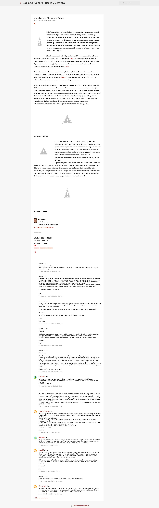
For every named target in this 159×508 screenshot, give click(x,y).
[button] (35, 24)
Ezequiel (41, 450)
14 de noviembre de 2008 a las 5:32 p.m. (50, 345)
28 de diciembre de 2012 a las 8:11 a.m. (50, 494)
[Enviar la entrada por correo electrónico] (35, 246)
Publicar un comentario (41, 498)
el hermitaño (42, 486)
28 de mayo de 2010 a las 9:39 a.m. (49, 445)
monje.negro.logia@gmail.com (44, 227)
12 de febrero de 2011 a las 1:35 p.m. (49, 471)
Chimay (62, 77)
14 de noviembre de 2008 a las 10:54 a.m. (51, 271)
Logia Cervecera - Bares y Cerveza (44, 2)
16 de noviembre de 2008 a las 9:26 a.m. (50, 372)
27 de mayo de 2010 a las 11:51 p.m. (49, 432)
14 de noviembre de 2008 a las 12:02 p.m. (51, 296)
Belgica (36, 248)
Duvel (67, 66)
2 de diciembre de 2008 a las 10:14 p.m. (50, 406)
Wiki (72, 58)
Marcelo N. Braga (44, 411)
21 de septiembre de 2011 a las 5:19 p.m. (51, 481)
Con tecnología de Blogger (80, 505)
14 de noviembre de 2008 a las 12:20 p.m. (51, 324)
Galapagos (42, 376)
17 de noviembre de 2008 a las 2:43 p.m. (50, 386)
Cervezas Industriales (46, 248)
